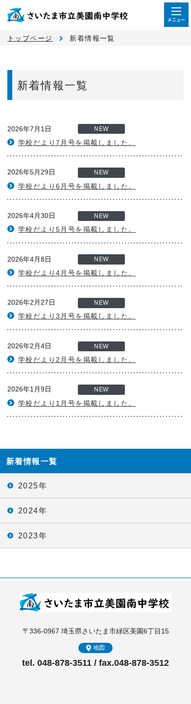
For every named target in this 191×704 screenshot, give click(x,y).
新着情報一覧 (31, 461)
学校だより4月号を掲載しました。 (77, 273)
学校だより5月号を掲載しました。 (77, 229)
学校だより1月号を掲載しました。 (77, 403)
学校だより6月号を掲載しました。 (77, 186)
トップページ (29, 38)
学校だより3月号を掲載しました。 (77, 316)
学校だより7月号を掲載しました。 (77, 142)
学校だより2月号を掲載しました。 (77, 360)
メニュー (176, 14)
